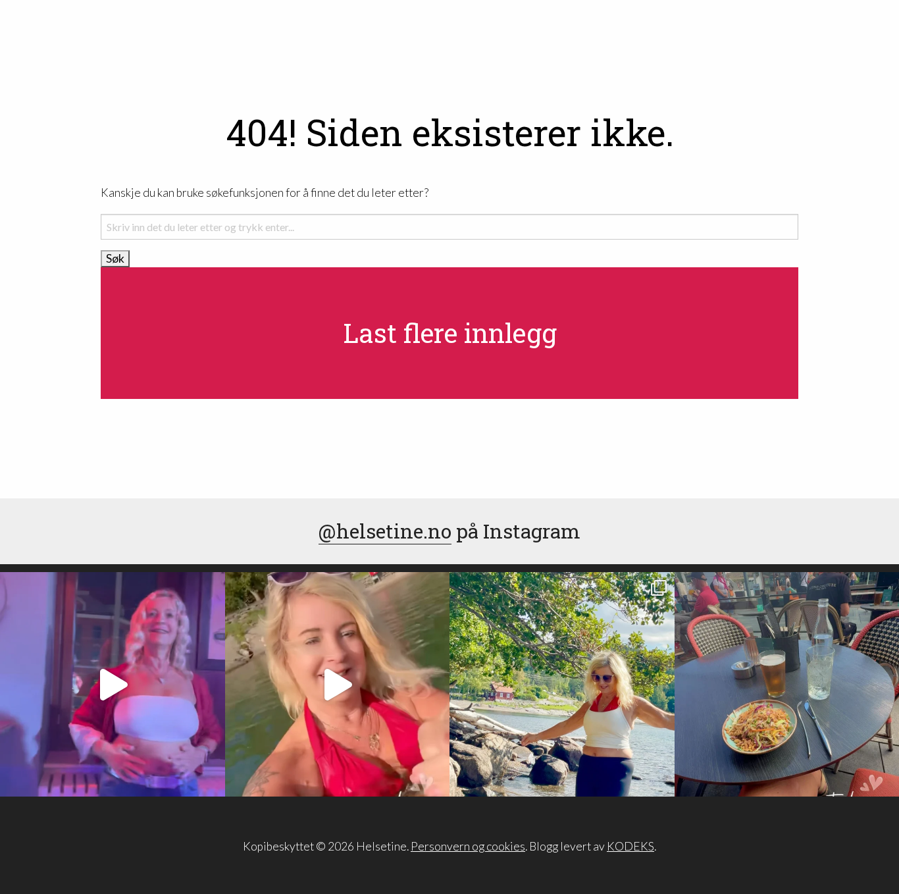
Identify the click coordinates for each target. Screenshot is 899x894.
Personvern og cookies (468, 846)
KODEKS (630, 846)
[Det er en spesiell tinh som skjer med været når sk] (337, 684)
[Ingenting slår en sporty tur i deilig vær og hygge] (562, 684)
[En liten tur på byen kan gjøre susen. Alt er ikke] (112, 684)
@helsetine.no (385, 531)
